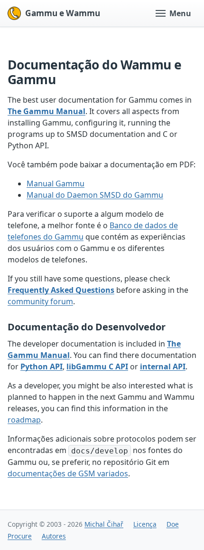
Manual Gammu (55, 183)
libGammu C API (97, 366)
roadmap (24, 420)
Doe (173, 524)
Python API (41, 366)
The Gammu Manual (46, 111)
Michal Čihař (103, 524)
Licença (145, 524)
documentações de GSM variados (68, 473)
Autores (54, 535)
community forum (40, 301)
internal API (162, 366)
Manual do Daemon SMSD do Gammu (95, 195)
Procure (20, 535)
